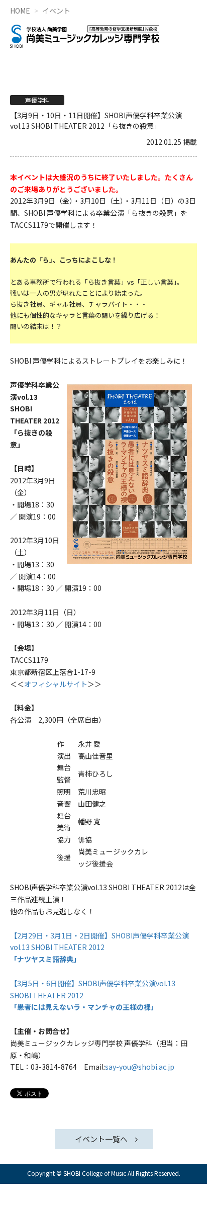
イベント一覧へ (101, 1139)
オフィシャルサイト (55, 684)
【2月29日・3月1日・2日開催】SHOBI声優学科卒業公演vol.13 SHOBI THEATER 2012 (99, 947)
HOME (20, 11)
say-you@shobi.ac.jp (139, 1067)
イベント (56, 11)
